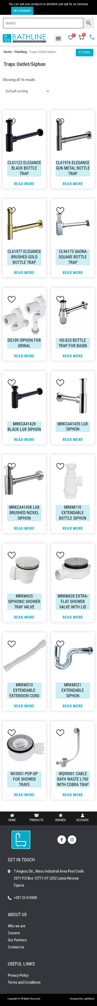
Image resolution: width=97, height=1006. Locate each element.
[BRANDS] (60, 815)
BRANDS (60, 820)
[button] (58, 38)
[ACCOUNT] (82, 815)
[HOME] (12, 815)
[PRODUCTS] (36, 815)
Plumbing (20, 52)
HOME (12, 820)
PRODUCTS (36, 820)
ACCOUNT (82, 820)
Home (8, 52)
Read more (24, 184)
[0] (70, 38)
